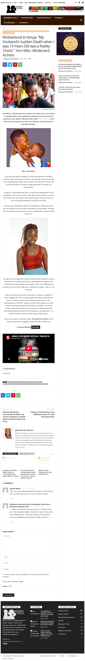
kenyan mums (37, 382)
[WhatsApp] (20, 64)
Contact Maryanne (59, 2)
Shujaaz (20, 384)
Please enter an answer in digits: (13, 581)
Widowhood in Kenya (41, 384)
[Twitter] (79, 2)
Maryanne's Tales (64, 624)
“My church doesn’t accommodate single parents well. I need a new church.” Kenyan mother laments (28, 474)
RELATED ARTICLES (10, 453)
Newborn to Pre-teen (64, 631)
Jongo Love (19, 382)
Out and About (9, 23)
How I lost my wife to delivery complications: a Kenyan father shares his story (69, 78)
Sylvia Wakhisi (43, 119)
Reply (11, 498)
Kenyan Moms (28, 382)
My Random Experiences (66, 617)
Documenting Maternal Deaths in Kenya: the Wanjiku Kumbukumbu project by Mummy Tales (70, 66)
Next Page (35, 327)
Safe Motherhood (43, 18)
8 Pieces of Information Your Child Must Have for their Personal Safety (43, 414)
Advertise (48, 2)
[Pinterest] (15, 64)
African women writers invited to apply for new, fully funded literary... (47, 633)
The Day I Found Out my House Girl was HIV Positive (69, 88)
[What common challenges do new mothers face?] (47, 463)
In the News (62, 634)
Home (21, 2)
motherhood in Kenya (10, 384)
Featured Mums (27, 18)
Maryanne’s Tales (10, 18)
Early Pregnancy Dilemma (22, 27)
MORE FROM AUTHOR (26, 453)
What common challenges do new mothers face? (45, 472)
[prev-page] (51, 454)
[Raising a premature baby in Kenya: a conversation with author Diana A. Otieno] (11, 463)
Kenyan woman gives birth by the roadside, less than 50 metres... (47, 623)
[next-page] (53, 454)
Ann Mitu (11, 382)
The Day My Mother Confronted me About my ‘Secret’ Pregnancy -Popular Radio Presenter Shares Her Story (14, 416)
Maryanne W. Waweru (11, 59)
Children (58, 18)
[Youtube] (82, 2)
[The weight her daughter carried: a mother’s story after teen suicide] (34, 613)
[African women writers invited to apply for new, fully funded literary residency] (34, 633)
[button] (81, 20)
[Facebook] (75, 2)
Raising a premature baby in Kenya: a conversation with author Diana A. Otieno (11, 473)
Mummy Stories (43, 31)
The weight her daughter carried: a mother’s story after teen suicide (47, 613)
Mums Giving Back (8, 33)
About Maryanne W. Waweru (34, 2)
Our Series (23, 23)
